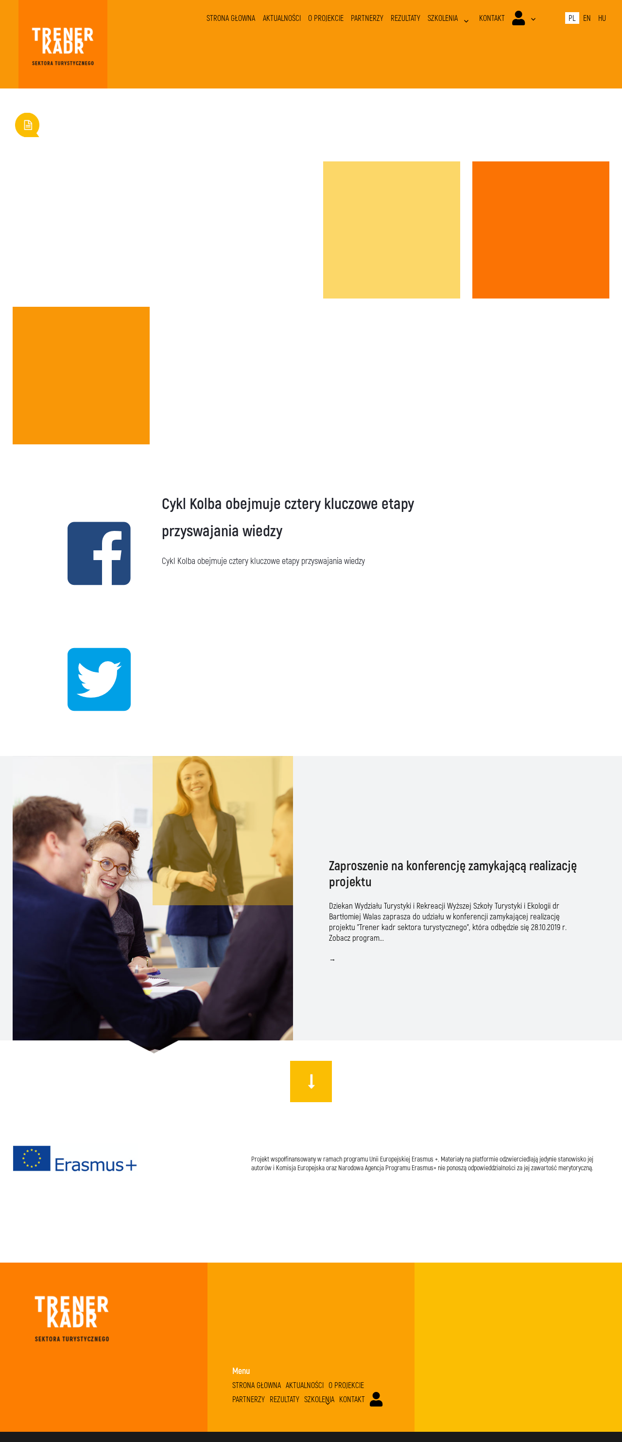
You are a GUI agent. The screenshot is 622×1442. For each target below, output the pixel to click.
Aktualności (282, 17)
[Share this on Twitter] (81, 678)
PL (572, 17)
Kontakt (492, 17)
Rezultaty (405, 17)
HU (602, 17)
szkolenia (443, 17)
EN (587, 17)
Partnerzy (367, 17)
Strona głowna (231, 17)
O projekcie (326, 17)
